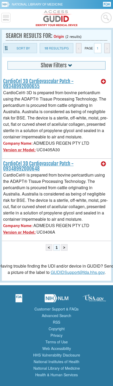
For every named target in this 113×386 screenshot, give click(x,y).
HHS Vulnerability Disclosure (56, 355)
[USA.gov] (94, 300)
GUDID (57, 18)
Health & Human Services (56, 374)
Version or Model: (19, 150)
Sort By (23, 48)
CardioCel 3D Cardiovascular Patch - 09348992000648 (38, 166)
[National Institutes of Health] (7, 4)
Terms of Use (56, 341)
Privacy (56, 335)
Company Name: (17, 143)
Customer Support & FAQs (56, 309)
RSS (56, 322)
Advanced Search (56, 315)
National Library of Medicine (37, 4)
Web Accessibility (56, 348)
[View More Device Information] (103, 81)
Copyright (57, 328)
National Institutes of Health (56, 361)
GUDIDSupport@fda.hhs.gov (78, 272)
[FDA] (107, 4)
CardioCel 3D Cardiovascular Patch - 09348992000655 (38, 83)
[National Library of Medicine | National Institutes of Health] (56, 300)
